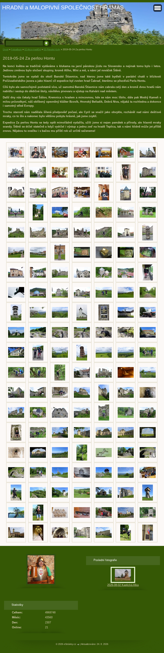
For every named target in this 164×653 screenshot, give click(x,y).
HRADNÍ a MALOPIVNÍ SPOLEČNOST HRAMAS (63, 7)
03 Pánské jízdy (52, 49)
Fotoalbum (16, 49)
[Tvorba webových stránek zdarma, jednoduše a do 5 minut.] (78, 644)
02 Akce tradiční (32, 49)
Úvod (5, 49)
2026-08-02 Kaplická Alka (123, 585)
